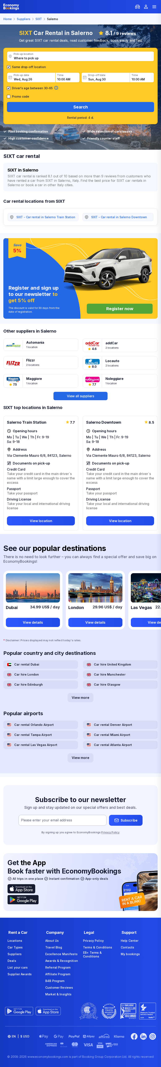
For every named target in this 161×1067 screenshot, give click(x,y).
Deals (12, 960)
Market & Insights (58, 994)
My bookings (130, 954)
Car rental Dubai (26, 664)
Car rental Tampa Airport (33, 735)
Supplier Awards (20, 974)
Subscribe (129, 820)
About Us (52, 940)
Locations (15, 940)
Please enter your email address (46, 820)
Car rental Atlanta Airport (113, 745)
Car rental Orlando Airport (34, 724)
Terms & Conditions (97, 947)
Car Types (15, 947)
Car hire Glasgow (107, 684)
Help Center (130, 940)
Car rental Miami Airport (112, 735)
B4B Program (55, 981)
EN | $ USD (20, 1036)
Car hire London (26, 674)
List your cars (18, 967)
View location (41, 521)
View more (80, 697)
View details (33, 622)
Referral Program (57, 967)
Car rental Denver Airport (113, 724)
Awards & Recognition (61, 960)
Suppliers (15, 954)
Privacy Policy (110, 832)
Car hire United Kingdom (112, 664)
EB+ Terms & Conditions (92, 954)
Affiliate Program (57, 974)
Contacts (127, 947)
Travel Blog (53, 947)
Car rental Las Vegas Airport (35, 745)
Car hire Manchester (110, 674)
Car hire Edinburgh (28, 684)
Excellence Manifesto (61, 954)
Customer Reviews (59, 987)
